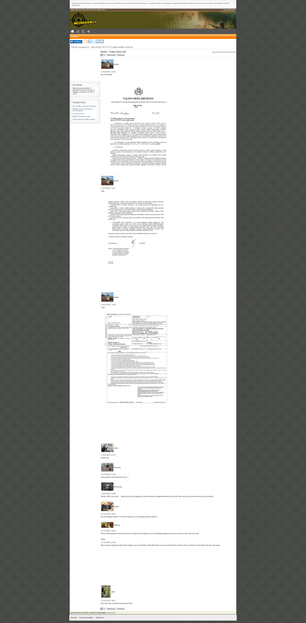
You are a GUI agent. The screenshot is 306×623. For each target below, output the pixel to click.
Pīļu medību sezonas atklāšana (84, 106)
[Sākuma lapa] (72, 31)
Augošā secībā (217, 52)
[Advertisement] (85, 65)
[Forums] (83, 31)
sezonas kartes (78, 114)
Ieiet (224, 10)
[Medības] (88, 31)
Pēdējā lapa (120, 55)
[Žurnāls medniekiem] (77, 31)
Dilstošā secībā (230, 52)
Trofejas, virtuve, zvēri (117, 52)
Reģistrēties (231, 10)
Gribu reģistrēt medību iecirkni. (84, 119)
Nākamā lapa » (111, 55)
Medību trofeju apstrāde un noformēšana (83, 110)
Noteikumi (100, 618)
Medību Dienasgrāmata (81, 116)
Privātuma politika (86, 618)
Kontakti (74, 618)
